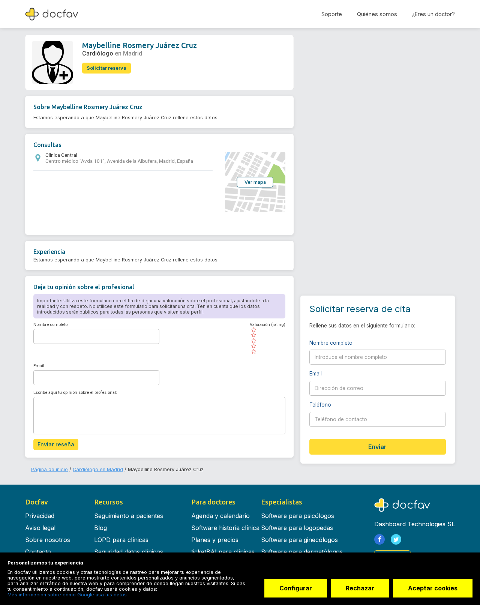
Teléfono (348, 405)
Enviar (377, 446)
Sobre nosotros (47, 539)
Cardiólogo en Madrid (98, 469)
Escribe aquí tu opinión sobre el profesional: (75, 392)
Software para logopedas (297, 527)
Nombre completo (50, 324)
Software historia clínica (225, 527)
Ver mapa (255, 182)
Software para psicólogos (297, 515)
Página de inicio (49, 469)
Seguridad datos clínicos (128, 551)
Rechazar (360, 588)
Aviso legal (40, 527)
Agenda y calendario (220, 515)
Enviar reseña (56, 444)
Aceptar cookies (433, 588)
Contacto (38, 551)
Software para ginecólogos (299, 539)
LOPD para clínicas (121, 539)
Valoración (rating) (267, 324)
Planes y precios (214, 539)
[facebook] (379, 539)
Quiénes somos (377, 14)
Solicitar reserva (106, 68)
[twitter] (396, 539)
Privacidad (39, 515)
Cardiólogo (97, 53)
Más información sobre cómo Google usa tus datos (67, 594)
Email (38, 365)
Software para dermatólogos (302, 551)
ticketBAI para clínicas (223, 551)
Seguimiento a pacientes (128, 515)
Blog (100, 527)
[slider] (267, 340)
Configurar (295, 588)
